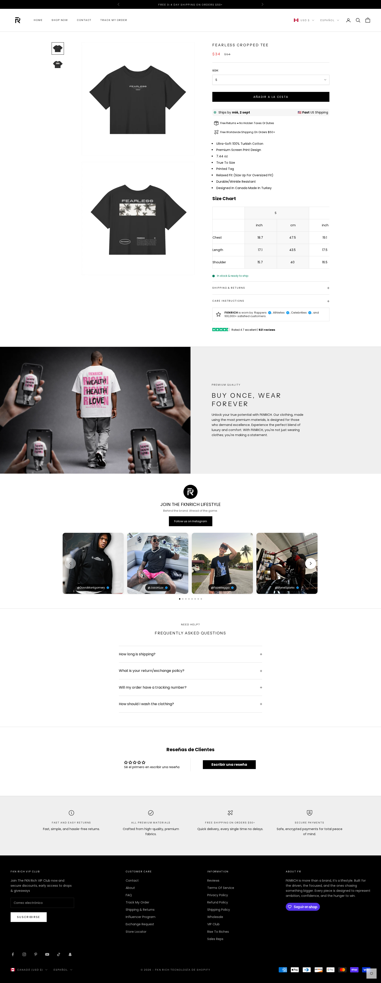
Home (38, 20)
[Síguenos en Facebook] (13, 954)
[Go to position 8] (201, 599)
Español (327, 20)
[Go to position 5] (192, 599)
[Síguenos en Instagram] (24, 954)
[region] (190, 563)
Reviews (213, 880)
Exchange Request (140, 924)
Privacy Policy (217, 895)
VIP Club (213, 924)
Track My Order (113, 20)
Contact (84, 20)
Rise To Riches (218, 931)
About (130, 888)
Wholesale (215, 917)
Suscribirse (28, 917)
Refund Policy (217, 902)
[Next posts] (310, 563)
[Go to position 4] (189, 599)
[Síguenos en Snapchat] (70, 954)
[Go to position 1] (179, 599)
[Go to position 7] (198, 599)
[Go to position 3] (186, 599)
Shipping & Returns (140, 909)
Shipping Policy (218, 909)
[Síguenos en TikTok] (58, 954)
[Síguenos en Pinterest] (36, 954)
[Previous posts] (70, 563)
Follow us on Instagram (190, 521)
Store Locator (136, 931)
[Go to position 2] (182, 599)
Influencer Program (140, 917)
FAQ (129, 895)
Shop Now (60, 20)
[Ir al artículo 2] (58, 64)
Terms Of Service (220, 888)
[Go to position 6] (195, 599)
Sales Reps (215, 939)
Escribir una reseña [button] (229, 764)
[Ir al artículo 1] (58, 48)
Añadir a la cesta (271, 97)
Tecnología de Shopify (190, 969)
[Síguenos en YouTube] (47, 954)
